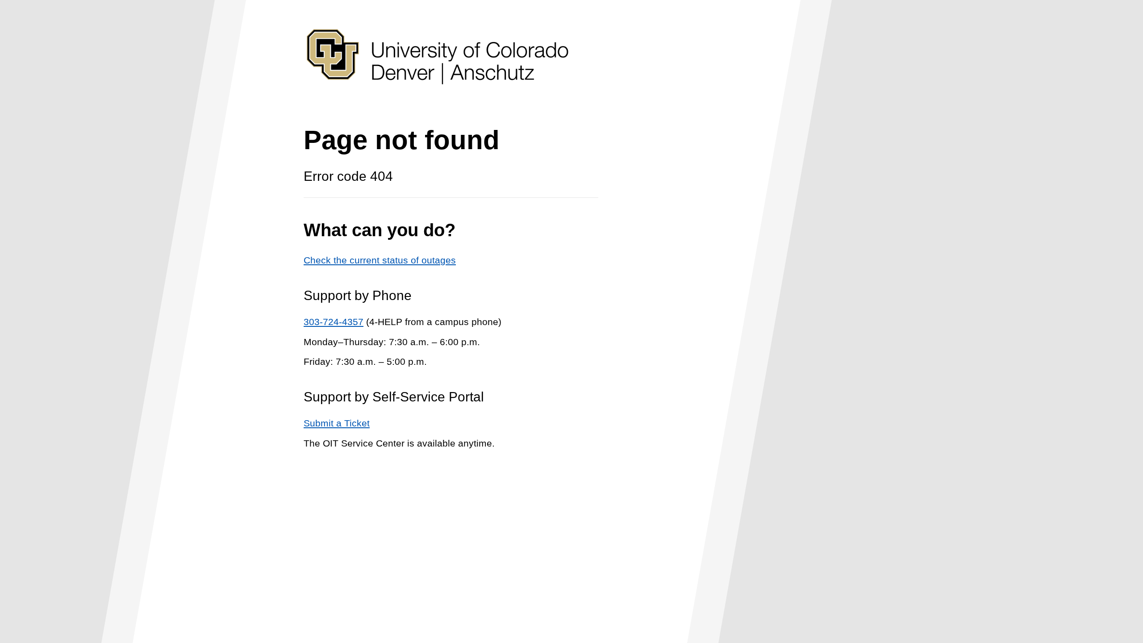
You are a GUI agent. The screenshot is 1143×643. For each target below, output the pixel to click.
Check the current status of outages (380, 260)
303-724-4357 (333, 322)
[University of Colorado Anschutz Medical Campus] (438, 101)
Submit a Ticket (337, 423)
